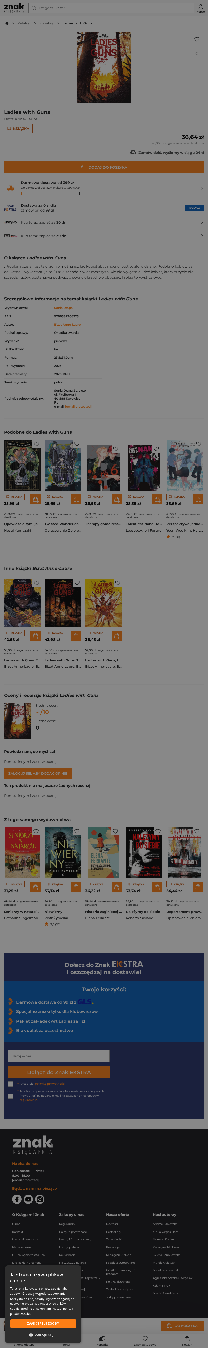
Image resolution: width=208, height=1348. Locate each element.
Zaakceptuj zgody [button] (43, 1323)
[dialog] (43, 1304)
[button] (43, 1335)
